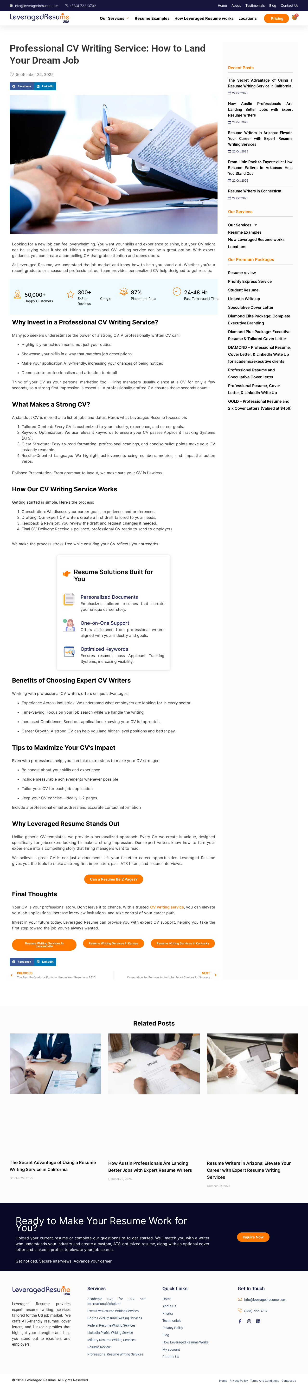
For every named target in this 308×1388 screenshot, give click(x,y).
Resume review (242, 272)
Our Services (112, 18)
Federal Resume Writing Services (111, 1325)
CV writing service (167, 907)
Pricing (167, 1313)
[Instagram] (249, 1321)
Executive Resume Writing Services (113, 1311)
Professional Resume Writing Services (115, 1354)
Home (222, 5)
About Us (169, 1306)
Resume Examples (152, 18)
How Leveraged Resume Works (185, 1342)
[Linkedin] (258, 1321)
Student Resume (243, 290)
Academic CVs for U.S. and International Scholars (116, 1301)
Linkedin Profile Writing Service (110, 1333)
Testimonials (255, 5)
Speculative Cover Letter (250, 307)
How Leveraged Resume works (204, 18)
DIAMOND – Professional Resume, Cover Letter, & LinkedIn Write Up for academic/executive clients (259, 354)
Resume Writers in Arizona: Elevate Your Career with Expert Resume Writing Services (249, 1170)
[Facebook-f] (240, 1321)
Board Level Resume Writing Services (114, 1318)
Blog (272, 5)
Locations (247, 18)
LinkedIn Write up (244, 298)
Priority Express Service (250, 281)
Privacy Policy (172, 1328)
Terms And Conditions (264, 1380)
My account (171, 1349)
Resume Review (99, 1347)
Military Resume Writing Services (111, 1340)
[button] (22, 86)
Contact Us (289, 5)
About (236, 5)
